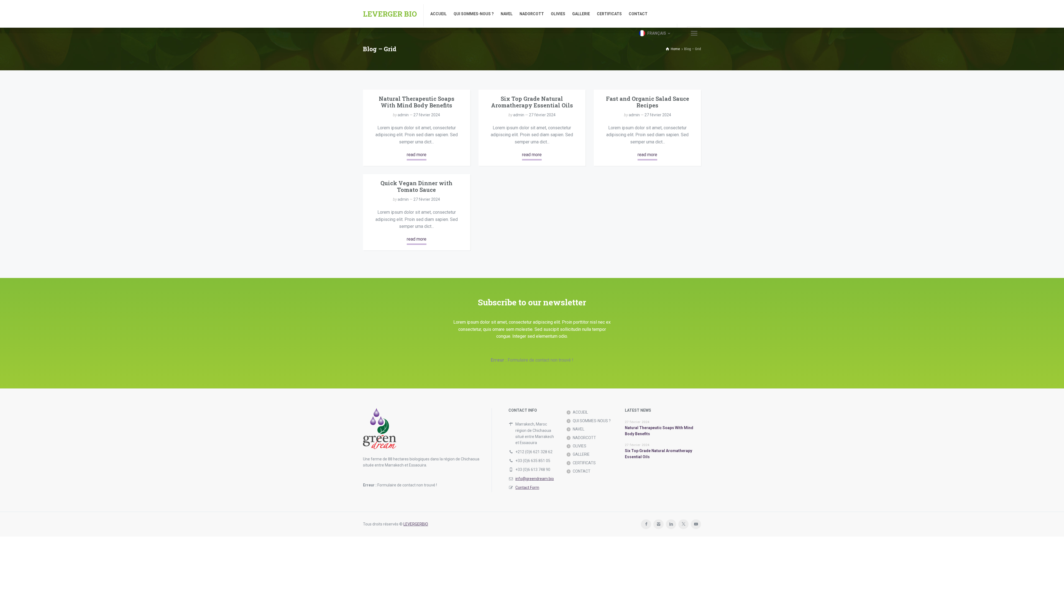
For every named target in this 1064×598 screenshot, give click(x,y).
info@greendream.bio (534, 478)
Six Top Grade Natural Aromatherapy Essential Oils (532, 102)
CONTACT (581, 471)
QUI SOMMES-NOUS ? (592, 421)
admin (403, 115)
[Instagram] (658, 524)
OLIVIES (579, 446)
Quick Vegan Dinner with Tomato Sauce (416, 186)
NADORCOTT (584, 437)
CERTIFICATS (584, 463)
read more (416, 154)
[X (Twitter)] (683, 524)
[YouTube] (696, 524)
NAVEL (578, 429)
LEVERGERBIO (415, 524)
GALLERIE (581, 454)
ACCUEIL (580, 412)
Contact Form (527, 487)
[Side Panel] (694, 33)
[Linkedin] (671, 524)
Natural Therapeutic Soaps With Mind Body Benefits (416, 102)
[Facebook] (646, 524)
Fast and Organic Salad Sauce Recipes (647, 102)
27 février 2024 (426, 115)
